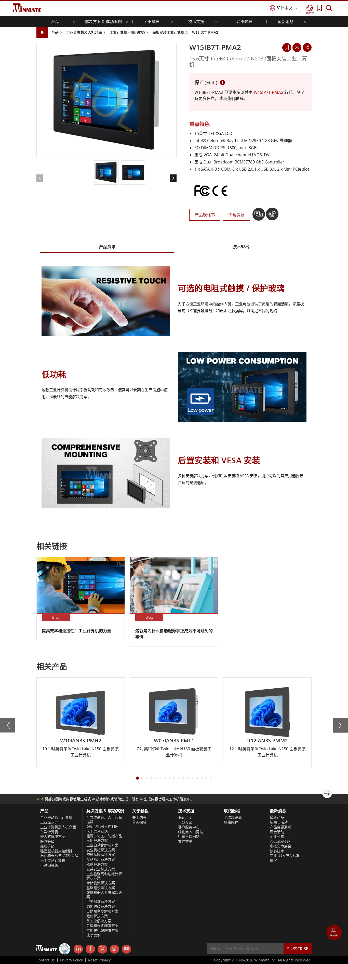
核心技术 (277, 851)
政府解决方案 (97, 916)
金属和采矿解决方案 (102, 925)
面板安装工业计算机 (168, 32)
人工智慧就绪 (97, 831)
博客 (273, 860)
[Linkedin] (78, 949)
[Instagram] (114, 949)
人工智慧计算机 (52, 860)
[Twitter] (102, 949)
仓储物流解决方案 (100, 883)
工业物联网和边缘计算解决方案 (104, 876)
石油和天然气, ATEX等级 (59, 855)
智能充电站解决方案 (102, 930)
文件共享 (185, 841)
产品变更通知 (280, 827)
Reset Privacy (99, 960)
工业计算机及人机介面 (84, 32)
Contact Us (45, 960)
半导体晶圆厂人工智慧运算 (104, 819)
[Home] (42, 32)
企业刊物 (277, 836)
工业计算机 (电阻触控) (127, 32)
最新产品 (277, 817)
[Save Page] (287, 47)
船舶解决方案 (97, 864)
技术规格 (241, 246)
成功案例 (93, 935)
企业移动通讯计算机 (56, 817)
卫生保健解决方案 (100, 901)
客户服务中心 (188, 827)
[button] (334, 933)
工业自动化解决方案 (102, 845)
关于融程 (139, 817)
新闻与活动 (279, 822)
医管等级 (47, 841)
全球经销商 (233, 817)
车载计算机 (49, 832)
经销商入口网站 (190, 832)
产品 (55, 32)
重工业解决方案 (98, 921)
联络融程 (231, 822)
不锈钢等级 (49, 865)
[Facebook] (90, 949)
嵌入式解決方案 (52, 836)
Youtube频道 (280, 841)
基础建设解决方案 (100, 887)
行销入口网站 (188, 836)
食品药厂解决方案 (100, 859)
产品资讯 (107, 246)
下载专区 (185, 822)
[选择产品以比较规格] (272, 216)
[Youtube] (126, 949)
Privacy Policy (71, 960)
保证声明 (185, 817)
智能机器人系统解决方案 (104, 894)
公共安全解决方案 (100, 869)
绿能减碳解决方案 (100, 906)
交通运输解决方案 (100, 854)
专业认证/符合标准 (285, 855)
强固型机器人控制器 (56, 851)
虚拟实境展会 (280, 846)
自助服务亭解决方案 (102, 911)
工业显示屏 (49, 822)
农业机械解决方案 (100, 850)
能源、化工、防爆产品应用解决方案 (104, 838)
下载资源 (236, 215)
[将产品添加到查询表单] (259, 216)
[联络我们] (297, 47)
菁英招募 (139, 822)
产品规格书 (205, 215)
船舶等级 (47, 846)
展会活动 (277, 832)
